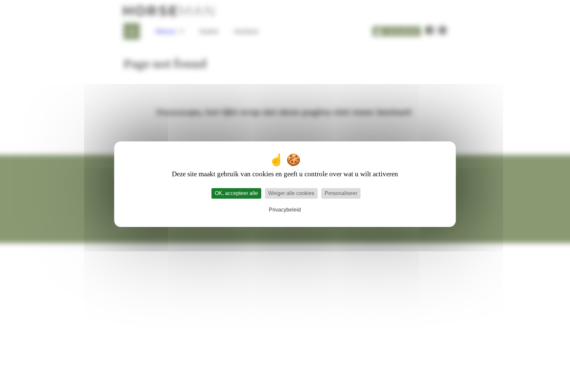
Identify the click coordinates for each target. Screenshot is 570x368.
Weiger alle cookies (291, 193)
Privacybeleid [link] (285, 209)
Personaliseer (341, 193)
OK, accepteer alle (236, 193)
